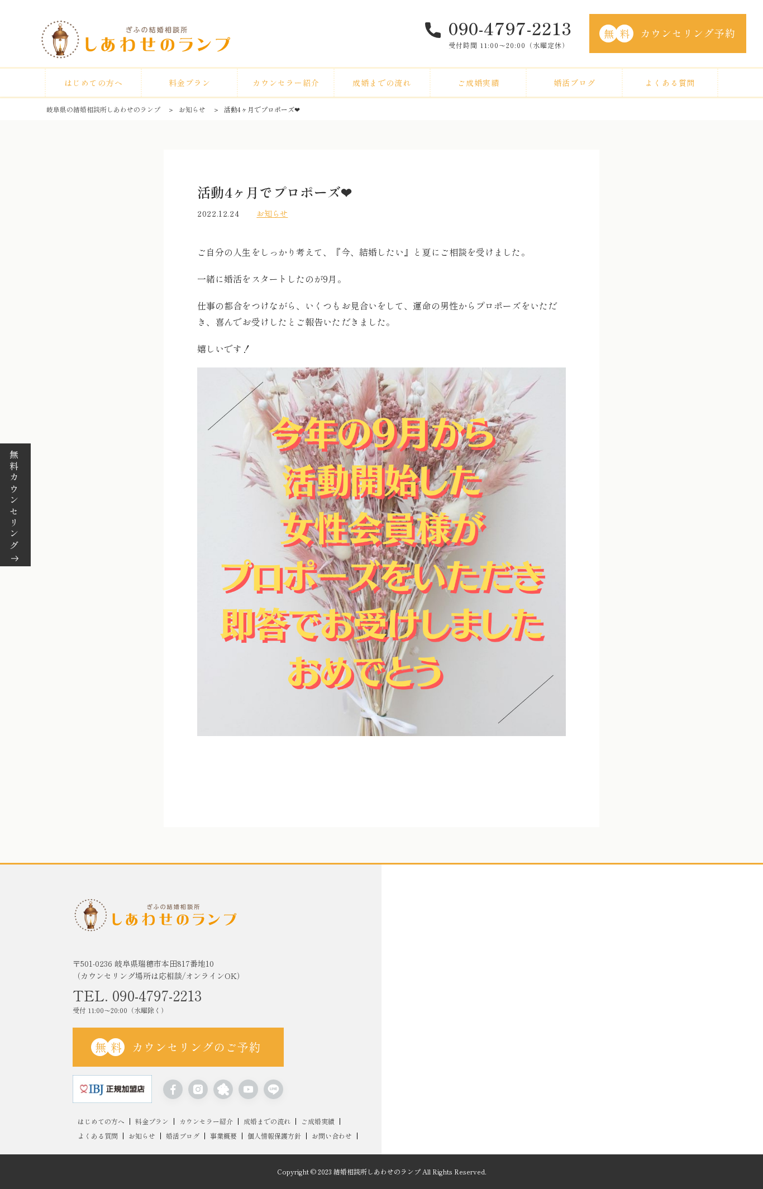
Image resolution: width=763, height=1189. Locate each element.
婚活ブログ (574, 82)
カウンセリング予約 (670, 33)
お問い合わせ (332, 1136)
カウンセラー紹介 (285, 82)
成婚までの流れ (381, 82)
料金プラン (190, 82)
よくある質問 (670, 82)
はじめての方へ (93, 82)
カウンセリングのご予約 (178, 1047)
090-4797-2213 (510, 28)
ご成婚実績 (478, 82)
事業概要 (223, 1136)
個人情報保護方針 (274, 1136)
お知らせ (192, 109)
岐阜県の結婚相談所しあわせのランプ (103, 109)
